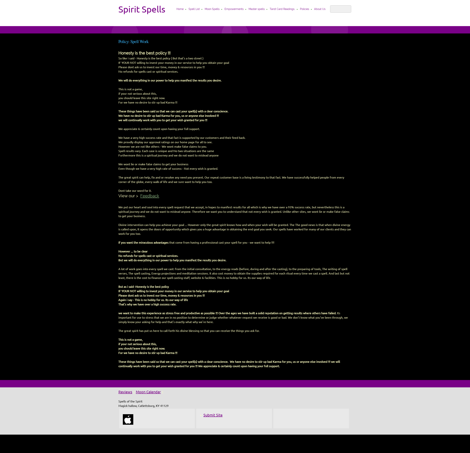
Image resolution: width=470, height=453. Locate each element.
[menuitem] (180, 9)
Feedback (149, 195)
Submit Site (213, 415)
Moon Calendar (148, 392)
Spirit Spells (141, 9)
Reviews (125, 392)
